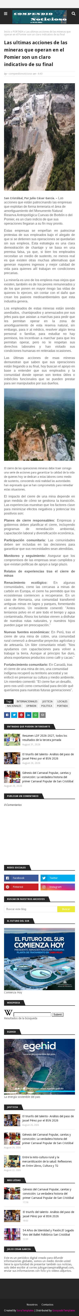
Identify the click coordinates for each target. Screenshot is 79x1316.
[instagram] (58, 887)
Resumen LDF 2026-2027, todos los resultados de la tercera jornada (44, 738)
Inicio (7, 31)
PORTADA (18, 31)
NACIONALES (14, 706)
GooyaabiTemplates (63, 1310)
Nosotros (32, 1304)
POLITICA (46, 706)
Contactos (47, 1304)
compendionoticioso (20, 73)
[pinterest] (21, 887)
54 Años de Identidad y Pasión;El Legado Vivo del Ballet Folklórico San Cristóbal (48, 1232)
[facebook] (21, 878)
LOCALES (62, 701)
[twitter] (58, 878)
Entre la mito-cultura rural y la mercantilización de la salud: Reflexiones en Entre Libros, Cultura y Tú (47, 1161)
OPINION (31, 706)
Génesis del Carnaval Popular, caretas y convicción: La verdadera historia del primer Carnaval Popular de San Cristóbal (47, 777)
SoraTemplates (25, 1310)
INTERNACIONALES (27, 701)
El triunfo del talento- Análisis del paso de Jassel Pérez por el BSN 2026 (48, 756)
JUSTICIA (47, 701)
